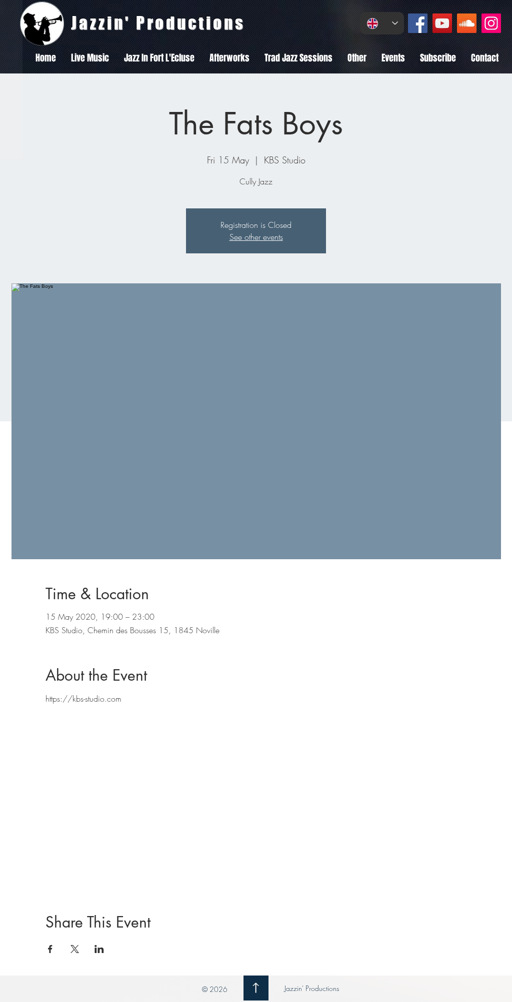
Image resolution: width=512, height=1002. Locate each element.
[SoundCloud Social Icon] (466, 23)
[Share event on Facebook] (50, 949)
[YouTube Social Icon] (442, 23)
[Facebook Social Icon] (418, 23)
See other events (256, 236)
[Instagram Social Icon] (491, 23)
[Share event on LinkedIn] (99, 949)
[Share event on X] (75, 949)
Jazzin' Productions (310, 988)
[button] (90, 57)
